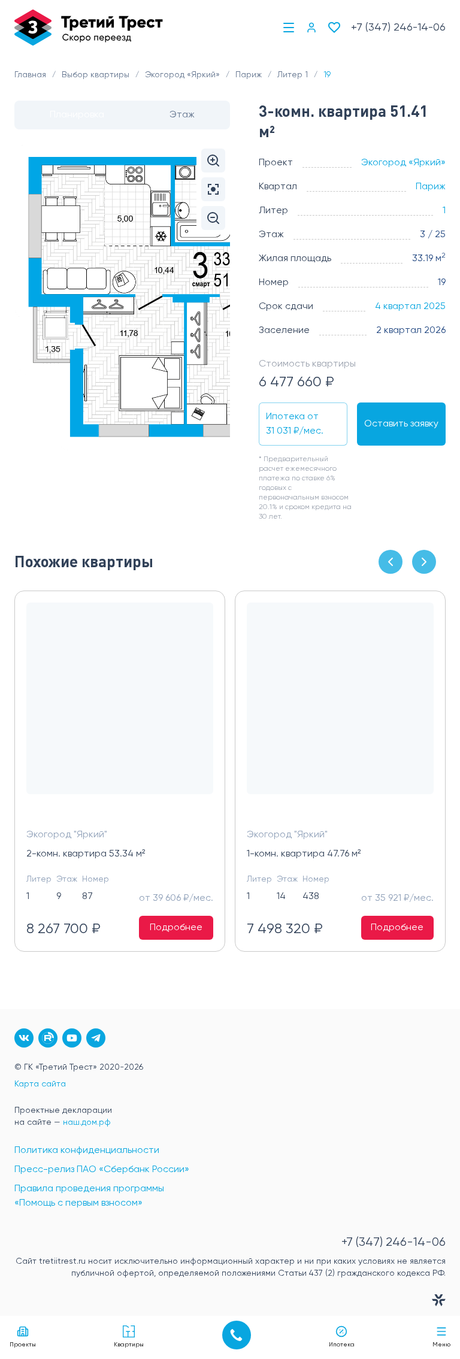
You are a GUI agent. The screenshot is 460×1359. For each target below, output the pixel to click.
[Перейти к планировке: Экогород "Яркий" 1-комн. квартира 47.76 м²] (340, 708)
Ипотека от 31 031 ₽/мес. (294, 424)
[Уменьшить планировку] (213, 218)
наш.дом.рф (87, 1122)
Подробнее (176, 928)
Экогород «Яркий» (403, 163)
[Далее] (424, 562)
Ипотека (342, 1345)
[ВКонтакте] (24, 1038)
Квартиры (129, 1345)
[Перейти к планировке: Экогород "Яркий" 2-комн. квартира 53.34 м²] (119, 708)
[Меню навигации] (289, 28)
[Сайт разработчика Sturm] (230, 1302)
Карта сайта (40, 1084)
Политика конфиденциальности (86, 1150)
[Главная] (88, 28)
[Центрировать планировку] (213, 189)
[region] (230, 771)
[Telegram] (95, 1038)
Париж (431, 187)
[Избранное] (334, 27)
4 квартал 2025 (410, 306)
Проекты (23, 1345)
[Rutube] (48, 1038)
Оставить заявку (401, 424)
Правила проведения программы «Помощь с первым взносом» (89, 1196)
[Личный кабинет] (311, 28)
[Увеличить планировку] (213, 160)
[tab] (77, 115)
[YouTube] (71, 1038)
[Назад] (390, 562)
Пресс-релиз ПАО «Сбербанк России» (101, 1170)
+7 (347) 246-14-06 (398, 27)
